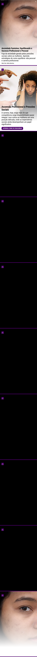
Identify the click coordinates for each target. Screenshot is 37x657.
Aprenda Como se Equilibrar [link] (12, 128)
